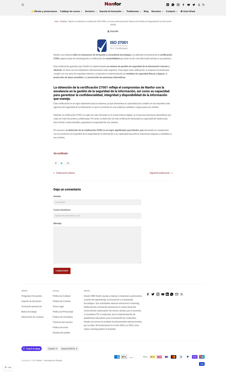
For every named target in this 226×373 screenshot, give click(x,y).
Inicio (56, 21)
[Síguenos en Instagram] (158, 295)
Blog (146, 11)
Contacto (171, 11)
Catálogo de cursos (70, 11)
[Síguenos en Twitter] (153, 295)
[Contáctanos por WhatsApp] (172, 295)
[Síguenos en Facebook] (148, 295)
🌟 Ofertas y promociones (44, 11)
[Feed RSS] (182, 295)
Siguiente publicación (160, 173)
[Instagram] (177, 4)
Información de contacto (32, 317)
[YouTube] (188, 4)
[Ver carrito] (202, 4)
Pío (61, 163)
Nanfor (39, 360)
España (68, 349)
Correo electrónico (68, 163)
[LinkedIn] (167, 4)
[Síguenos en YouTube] (163, 295)
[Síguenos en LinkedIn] (168, 295)
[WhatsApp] (172, 4)
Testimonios (132, 11)
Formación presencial (31, 306)
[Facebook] (182, 4)
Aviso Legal (58, 306)
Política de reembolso (63, 317)
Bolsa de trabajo (29, 312)
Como (55, 163)
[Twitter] (193, 4)
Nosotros (156, 11)
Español (51, 349)
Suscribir (114, 31)
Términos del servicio (63, 322)
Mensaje (57, 223)
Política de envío (60, 327)
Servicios (90, 11)
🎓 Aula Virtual (187, 11)
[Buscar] (22, 4)
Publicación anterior (65, 173)
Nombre (57, 196)
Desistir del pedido (61, 333)
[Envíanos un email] (177, 295)
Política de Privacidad (63, 312)
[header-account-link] (198, 4)
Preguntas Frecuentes (31, 296)
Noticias (63, 21)
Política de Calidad (61, 296)
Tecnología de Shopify (53, 360)
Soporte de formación (110, 11)
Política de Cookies (62, 301)
